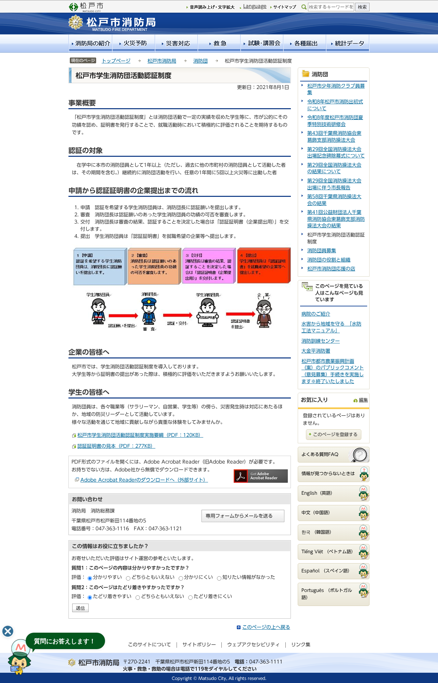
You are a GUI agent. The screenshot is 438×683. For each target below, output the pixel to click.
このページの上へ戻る (266, 627)
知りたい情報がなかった (248, 577)
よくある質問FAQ (319, 454)
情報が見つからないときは (328, 473)
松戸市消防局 (161, 61)
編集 (363, 400)
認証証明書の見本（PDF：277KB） (116, 446)
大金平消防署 (315, 351)
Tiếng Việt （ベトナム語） (328, 551)
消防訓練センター (320, 341)
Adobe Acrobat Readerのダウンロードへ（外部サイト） (144, 480)
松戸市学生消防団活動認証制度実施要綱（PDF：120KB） (140, 435)
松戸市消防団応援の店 (331, 268)
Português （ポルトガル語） (326, 594)
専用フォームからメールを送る (239, 516)
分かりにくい (198, 577)
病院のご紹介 (315, 314)
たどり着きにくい (213, 596)
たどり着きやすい (112, 596)
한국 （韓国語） (317, 532)
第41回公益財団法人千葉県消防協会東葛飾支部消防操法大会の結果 (336, 219)
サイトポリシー (199, 644)
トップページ (116, 61)
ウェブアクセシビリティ (253, 644)
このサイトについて (149, 644)
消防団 (200, 61)
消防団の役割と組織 (328, 259)
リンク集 (300, 644)
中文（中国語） (317, 512)
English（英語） (318, 493)
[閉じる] (8, 631)
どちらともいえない (153, 577)
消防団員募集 (321, 250)
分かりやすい (107, 577)
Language (255, 6)
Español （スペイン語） (326, 571)
